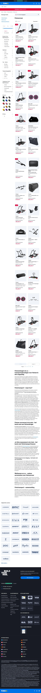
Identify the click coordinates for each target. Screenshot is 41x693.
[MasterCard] (30, 597)
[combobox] (31, 21)
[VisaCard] (37, 597)
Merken (11, 607)
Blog (11, 614)
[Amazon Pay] (23, 608)
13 (32, 366)
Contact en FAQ (13, 595)
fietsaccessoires (17, 410)
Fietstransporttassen (5, 21)
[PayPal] (30, 602)
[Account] (36, 3)
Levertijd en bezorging (14, 609)
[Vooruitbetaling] (30, 608)
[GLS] (23, 622)
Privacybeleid (3, 604)
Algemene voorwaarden (5, 600)
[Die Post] (37, 617)
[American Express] (23, 602)
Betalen (11, 602)
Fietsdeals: (17, 9)
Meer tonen (6, 58)
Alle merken (4, 563)
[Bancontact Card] (23, 597)
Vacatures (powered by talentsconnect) (5, 599)
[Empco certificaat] (23, 631)
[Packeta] (37, 622)
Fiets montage (12, 612)
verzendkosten (25, 660)
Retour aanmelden (13, 597)
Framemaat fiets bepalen (14, 605)
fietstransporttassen (26, 446)
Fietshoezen (3, 19)
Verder (33, 364)
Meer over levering (34, 673)
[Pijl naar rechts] (25, 29)
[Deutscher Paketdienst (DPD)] (30, 617)
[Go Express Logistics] (30, 622)
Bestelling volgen (13, 604)
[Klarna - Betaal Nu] (37, 602)
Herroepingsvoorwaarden (5, 602)
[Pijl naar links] (16, 29)
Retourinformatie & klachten (14, 599)
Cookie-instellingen (4, 605)
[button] (8, 37)
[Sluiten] (38, 14)
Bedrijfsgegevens (4, 595)
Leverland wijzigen (25, 670)
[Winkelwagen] (39, 3)
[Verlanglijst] (33, 3)
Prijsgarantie (12, 611)
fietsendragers (35, 436)
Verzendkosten (13, 600)
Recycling (3, 607)
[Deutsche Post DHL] (23, 617)
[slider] (3, 28)
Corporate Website (4, 597)
